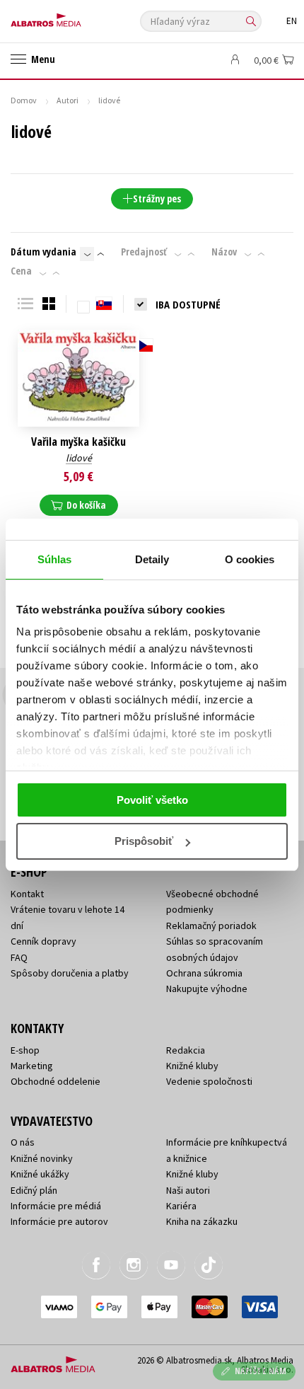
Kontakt (27, 893)
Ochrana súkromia (204, 973)
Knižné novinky (42, 1158)
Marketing (32, 1065)
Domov (24, 100)
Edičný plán (34, 1190)
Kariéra (181, 1205)
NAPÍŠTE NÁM (261, 1371)
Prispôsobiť (144, 841)
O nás (23, 1142)
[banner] (74, 16)
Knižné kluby (192, 1065)
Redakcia (185, 1050)
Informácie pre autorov (59, 1221)
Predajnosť (144, 252)
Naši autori (188, 1190)
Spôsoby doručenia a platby (70, 973)
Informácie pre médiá (56, 1205)
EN (291, 21)
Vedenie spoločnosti (209, 1081)
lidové (79, 457)
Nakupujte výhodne (206, 988)
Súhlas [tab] (54, 559)
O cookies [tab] (250, 559)
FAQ (19, 957)
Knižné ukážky (40, 1174)
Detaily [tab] (152, 559)
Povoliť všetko (152, 800)
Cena (21, 271)
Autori (67, 100)
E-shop (25, 1050)
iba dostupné (188, 304)
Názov (224, 252)
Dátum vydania (43, 252)
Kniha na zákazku (202, 1221)
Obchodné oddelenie (55, 1081)
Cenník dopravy (43, 941)
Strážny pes (157, 198)
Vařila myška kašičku (78, 442)
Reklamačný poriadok (211, 925)
